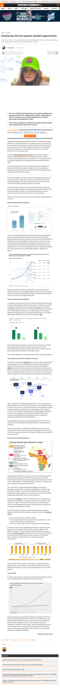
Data (16, 8)
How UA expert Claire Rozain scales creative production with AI (23, 664)
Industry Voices (35, 8)
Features (24, 8)
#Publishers (32, 640)
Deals (10, 8)
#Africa (23, 640)
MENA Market (45, 1)
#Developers (14, 640)
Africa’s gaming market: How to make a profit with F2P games (22, 660)
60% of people (19, 533)
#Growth (5, 640)
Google (18, 499)
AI (19, 1)
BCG (41, 314)
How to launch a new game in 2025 (13, 669)
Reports (54, 8)
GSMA (9, 368)
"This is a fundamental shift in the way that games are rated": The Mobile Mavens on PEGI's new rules (29, 681)
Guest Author (11, 47)
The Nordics (13, 1)
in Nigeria (26, 362)
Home (3, 32)
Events (46, 8)
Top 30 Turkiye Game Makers (30, 1)
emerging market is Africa (23, 155)
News (3, 8)
